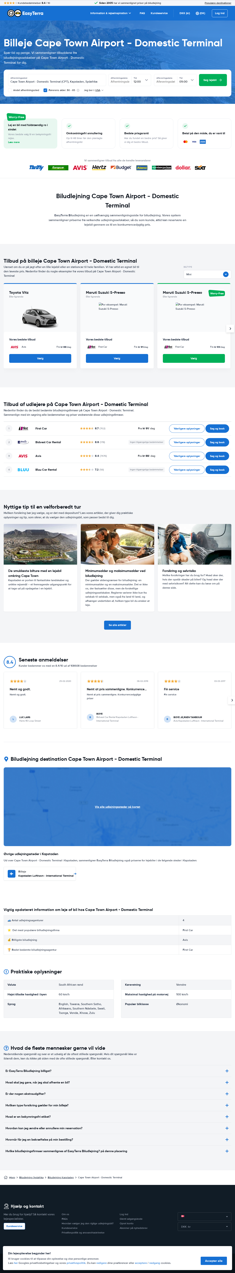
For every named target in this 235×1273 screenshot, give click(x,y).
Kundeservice (159, 13)
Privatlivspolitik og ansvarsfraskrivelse (83, 1232)
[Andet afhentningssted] (10, 90)
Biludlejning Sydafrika (31, 1177)
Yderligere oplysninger (187, 428)
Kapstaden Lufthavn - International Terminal (46, 874)
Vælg (40, 358)
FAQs (65, 1218)
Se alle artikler (117, 625)
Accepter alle (214, 1261)
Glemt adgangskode (131, 1218)
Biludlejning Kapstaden (61, 1177)
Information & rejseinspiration (109, 13)
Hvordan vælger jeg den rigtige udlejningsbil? (87, 1223)
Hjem (12, 1177)
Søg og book (217, 428)
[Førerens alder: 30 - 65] (45, 90)
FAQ (142, 13)
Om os (65, 1214)
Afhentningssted (18, 78)
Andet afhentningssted (25, 90)
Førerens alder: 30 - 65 (62, 90)
